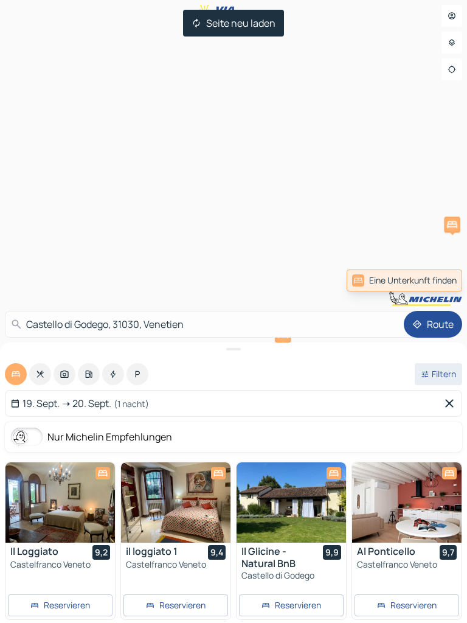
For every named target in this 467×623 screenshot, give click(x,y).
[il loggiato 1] (175, 502)
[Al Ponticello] (407, 502)
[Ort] (451, 69)
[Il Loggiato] (60, 502)
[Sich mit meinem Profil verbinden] (451, 16)
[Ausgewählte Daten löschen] (452, 403)
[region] (60, 502)
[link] (404, 280)
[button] (452, 224)
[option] (16, 374)
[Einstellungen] (451, 43)
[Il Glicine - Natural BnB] (291, 502)
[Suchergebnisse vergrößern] (233, 349)
